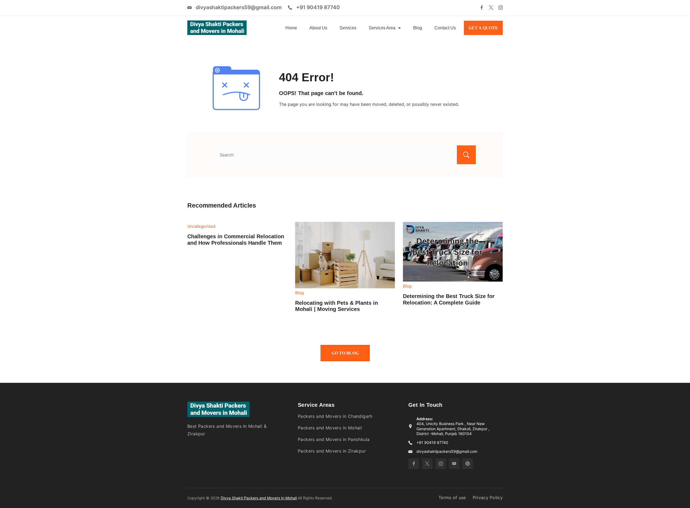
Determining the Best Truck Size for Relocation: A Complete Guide (449, 299)
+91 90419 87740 (318, 7)
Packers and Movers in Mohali (330, 427)
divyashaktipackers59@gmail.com (239, 7)
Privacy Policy (488, 497)
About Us (318, 28)
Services (348, 28)
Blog (417, 28)
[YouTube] (454, 463)
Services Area (382, 28)
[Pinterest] (467, 463)
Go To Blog (345, 353)
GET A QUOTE (483, 28)
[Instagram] (500, 7)
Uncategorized (201, 226)
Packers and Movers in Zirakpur (332, 451)
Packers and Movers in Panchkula (334, 439)
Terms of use (452, 497)
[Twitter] (491, 7)
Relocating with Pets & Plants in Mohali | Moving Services (336, 306)
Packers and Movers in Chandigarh (335, 416)
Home (291, 28)
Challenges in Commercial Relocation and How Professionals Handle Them (235, 239)
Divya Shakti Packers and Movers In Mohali (259, 498)
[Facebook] (481, 7)
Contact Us (445, 28)
